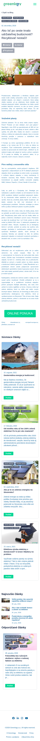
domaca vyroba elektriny (9, 21)
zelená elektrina (6, 17)
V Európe (5, 143)
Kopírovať (9, 50)
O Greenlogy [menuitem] (11, 733)
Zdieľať (8, 45)
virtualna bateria (18, 17)
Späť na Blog (8, 12)
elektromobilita (23, 21)
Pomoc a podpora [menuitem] (12, 737)
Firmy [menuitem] (31, 733)
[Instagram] (22, 718)
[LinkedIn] (18, 718)
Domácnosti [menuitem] (22, 733)
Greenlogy (25, 291)
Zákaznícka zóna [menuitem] (28, 737)
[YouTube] (26, 718)
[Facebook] (13, 718)
